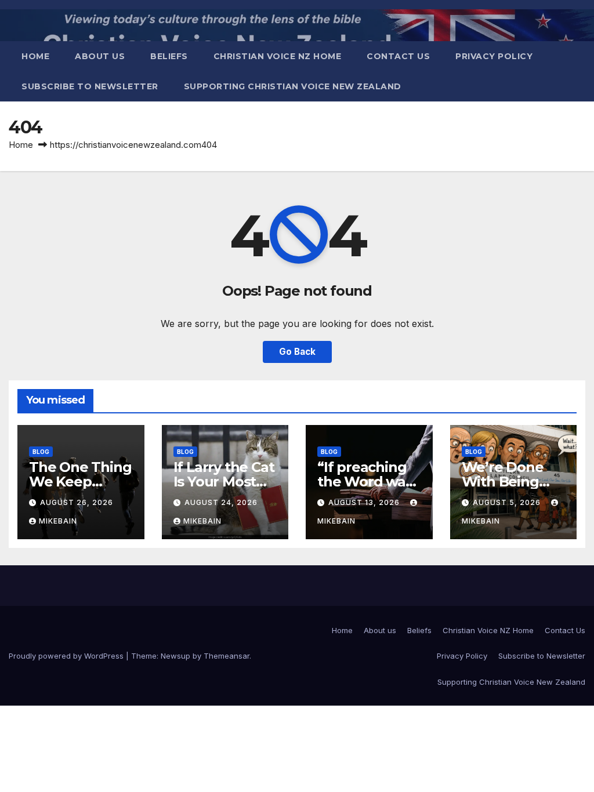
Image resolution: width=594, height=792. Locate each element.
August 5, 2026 (508, 502)
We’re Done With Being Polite (503, 481)
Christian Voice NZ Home (277, 56)
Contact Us (398, 56)
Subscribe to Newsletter (89, 86)
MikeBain (58, 521)
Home (35, 56)
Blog (40, 451)
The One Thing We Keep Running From (80, 481)
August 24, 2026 (221, 502)
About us (100, 56)
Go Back (297, 351)
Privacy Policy (494, 56)
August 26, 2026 (76, 502)
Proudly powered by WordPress (67, 655)
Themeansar (226, 655)
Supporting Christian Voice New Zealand (292, 86)
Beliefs (169, 56)
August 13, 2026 (365, 502)
